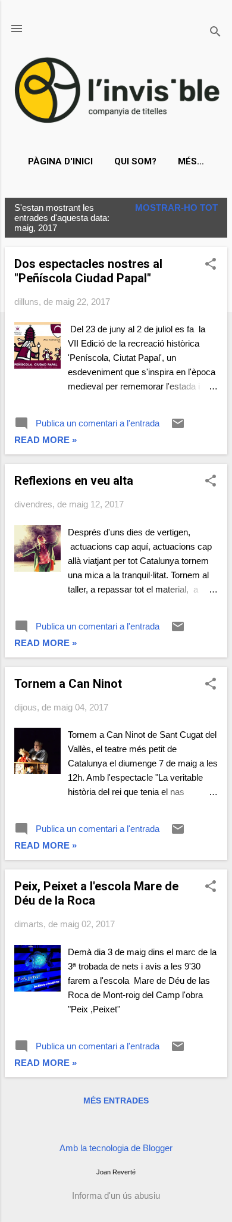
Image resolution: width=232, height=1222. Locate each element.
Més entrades (116, 1100)
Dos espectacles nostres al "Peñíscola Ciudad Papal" (88, 271)
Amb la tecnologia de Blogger (116, 1148)
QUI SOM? (135, 161)
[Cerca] (215, 32)
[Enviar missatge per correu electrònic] (178, 427)
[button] (210, 265)
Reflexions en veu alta (73, 480)
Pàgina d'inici (60, 161)
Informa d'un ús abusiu (116, 1195)
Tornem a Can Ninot (68, 684)
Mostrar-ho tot (176, 207)
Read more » (45, 440)
